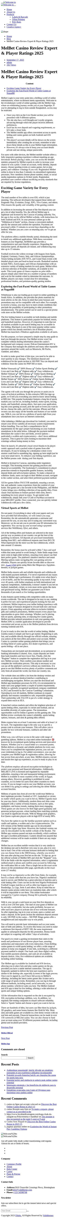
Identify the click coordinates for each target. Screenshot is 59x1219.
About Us (11, 12)
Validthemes (48, 1215)
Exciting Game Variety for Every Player (24, 88)
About (9, 1166)
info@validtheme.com (22, 1190)
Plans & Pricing (13, 1174)
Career (9, 1171)
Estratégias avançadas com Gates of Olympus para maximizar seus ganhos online (28, 1091)
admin (9, 62)
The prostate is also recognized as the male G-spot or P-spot (30, 1117)
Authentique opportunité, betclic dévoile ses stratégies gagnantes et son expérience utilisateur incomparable (30, 1071)
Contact (10, 1176)
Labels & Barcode (20, 17)
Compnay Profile (14, 1164)
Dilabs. (18, 1215)
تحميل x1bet (10, 565)
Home (9, 9)
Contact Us (11, 24)
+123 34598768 (20, 1192)
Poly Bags (16, 22)
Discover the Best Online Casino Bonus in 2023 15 (32, 1105)
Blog (9, 39)
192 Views (11, 65)
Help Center (12, 1169)
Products (10, 14)
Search (4, 1055)
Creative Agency (14, 27)
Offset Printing (18, 19)
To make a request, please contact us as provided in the (30, 1110)
